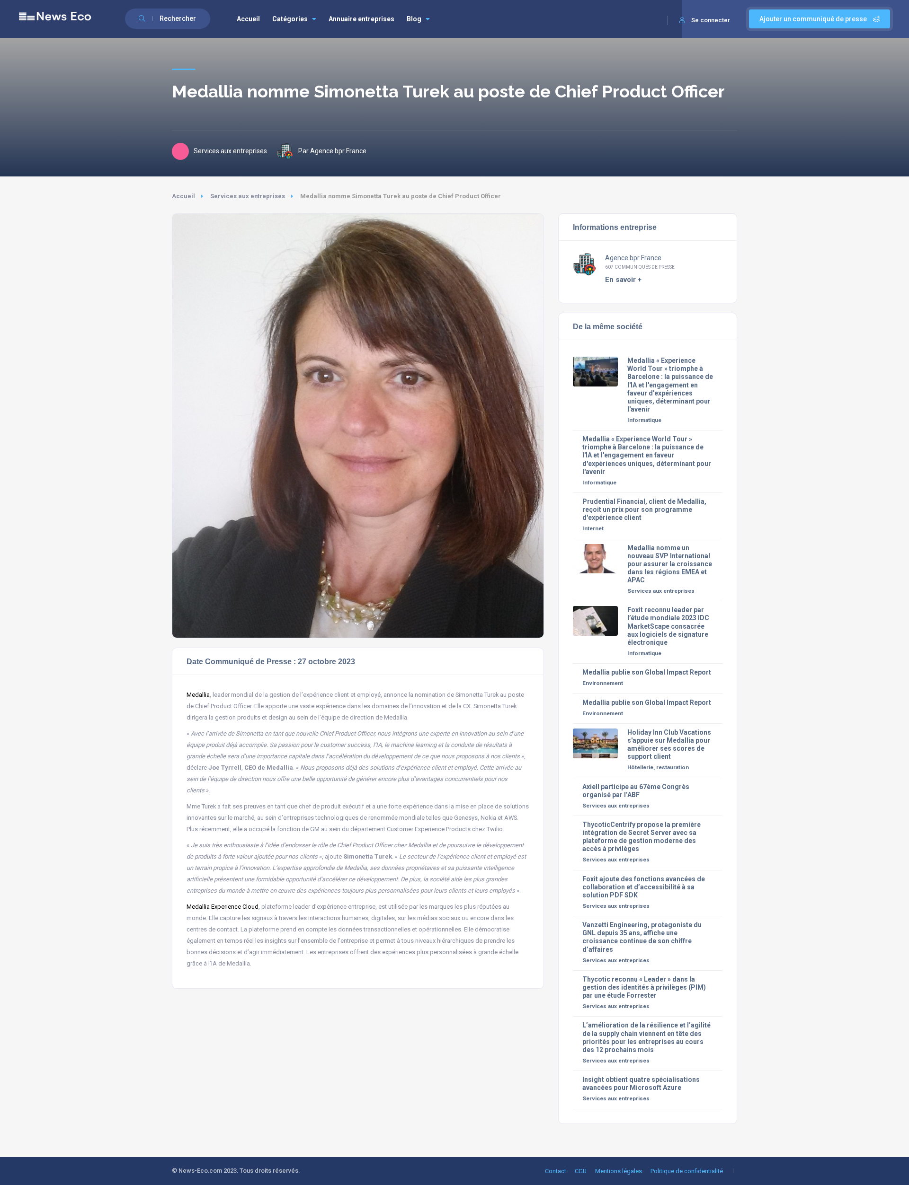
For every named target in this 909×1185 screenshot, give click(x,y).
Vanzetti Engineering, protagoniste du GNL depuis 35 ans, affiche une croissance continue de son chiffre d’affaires (642, 937)
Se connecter (710, 20)
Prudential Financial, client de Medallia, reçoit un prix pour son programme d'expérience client (644, 509)
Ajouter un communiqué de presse (813, 19)
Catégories (290, 19)
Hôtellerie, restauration (658, 767)
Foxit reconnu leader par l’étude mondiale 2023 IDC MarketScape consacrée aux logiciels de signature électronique (668, 626)
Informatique (644, 420)
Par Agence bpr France (332, 151)
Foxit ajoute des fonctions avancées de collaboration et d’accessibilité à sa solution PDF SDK (643, 887)
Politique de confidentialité (687, 1171)
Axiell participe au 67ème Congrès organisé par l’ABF (635, 791)
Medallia (198, 694)
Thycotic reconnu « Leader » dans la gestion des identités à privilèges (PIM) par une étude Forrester (644, 987)
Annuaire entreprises (361, 19)
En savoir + (623, 279)
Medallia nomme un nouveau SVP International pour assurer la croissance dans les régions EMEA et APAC (669, 564)
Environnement (602, 683)
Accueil (248, 19)
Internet (593, 528)
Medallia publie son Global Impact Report (646, 672)
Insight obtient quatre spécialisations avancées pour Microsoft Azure (641, 1083)
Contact (555, 1171)
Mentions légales (618, 1171)
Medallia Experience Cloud (222, 906)
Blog (414, 19)
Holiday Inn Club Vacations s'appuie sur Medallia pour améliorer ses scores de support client (669, 744)
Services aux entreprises (247, 196)
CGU (581, 1171)
